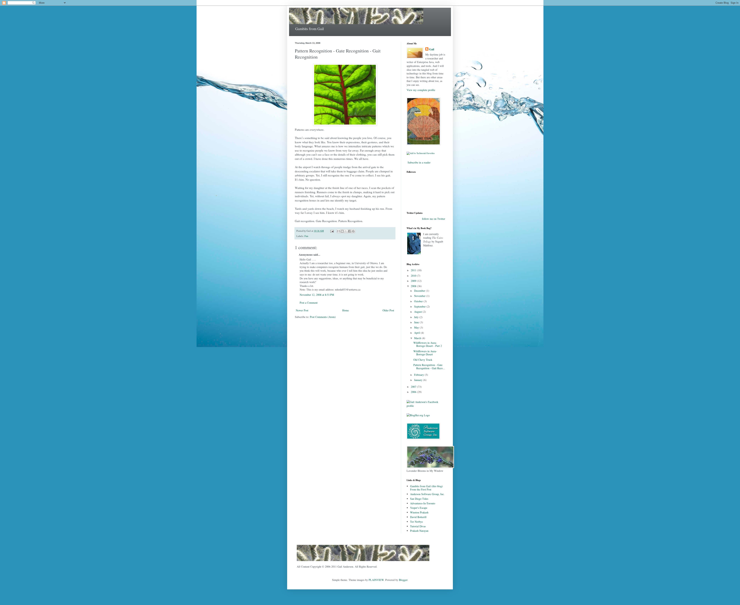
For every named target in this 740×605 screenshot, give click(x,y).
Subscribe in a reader (419, 162)
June (417, 322)
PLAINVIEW (376, 580)
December (420, 290)
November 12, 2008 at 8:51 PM (317, 295)
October (419, 301)
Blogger (403, 580)
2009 (414, 281)
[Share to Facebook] (350, 231)
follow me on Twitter (433, 219)
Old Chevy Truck (422, 359)
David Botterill (418, 517)
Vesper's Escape (418, 508)
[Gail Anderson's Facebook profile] (426, 406)
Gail (431, 49)
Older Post (388, 310)
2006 (414, 392)
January (418, 380)
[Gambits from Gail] (363, 562)
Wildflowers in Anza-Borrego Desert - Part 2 (427, 344)
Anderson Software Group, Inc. (427, 494)
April (417, 333)
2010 (414, 275)
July (416, 317)
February (419, 375)
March (418, 338)
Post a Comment (309, 302)
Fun (306, 236)
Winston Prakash (419, 512)
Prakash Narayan (419, 531)
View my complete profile (421, 90)
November (420, 296)
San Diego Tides (419, 499)
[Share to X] (346, 231)
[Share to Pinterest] (353, 231)
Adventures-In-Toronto (422, 503)
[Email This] (339, 231)
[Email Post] (331, 231)
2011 (414, 270)
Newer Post (302, 310)
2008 (414, 286)
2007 (414, 386)
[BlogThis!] (342, 231)
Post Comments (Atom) (323, 317)
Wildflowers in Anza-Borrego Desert (425, 352)
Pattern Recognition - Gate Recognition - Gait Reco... (429, 366)
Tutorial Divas (418, 526)
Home (345, 310)
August (418, 311)
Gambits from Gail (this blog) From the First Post (426, 487)
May (417, 327)
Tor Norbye (416, 521)
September (420, 306)
